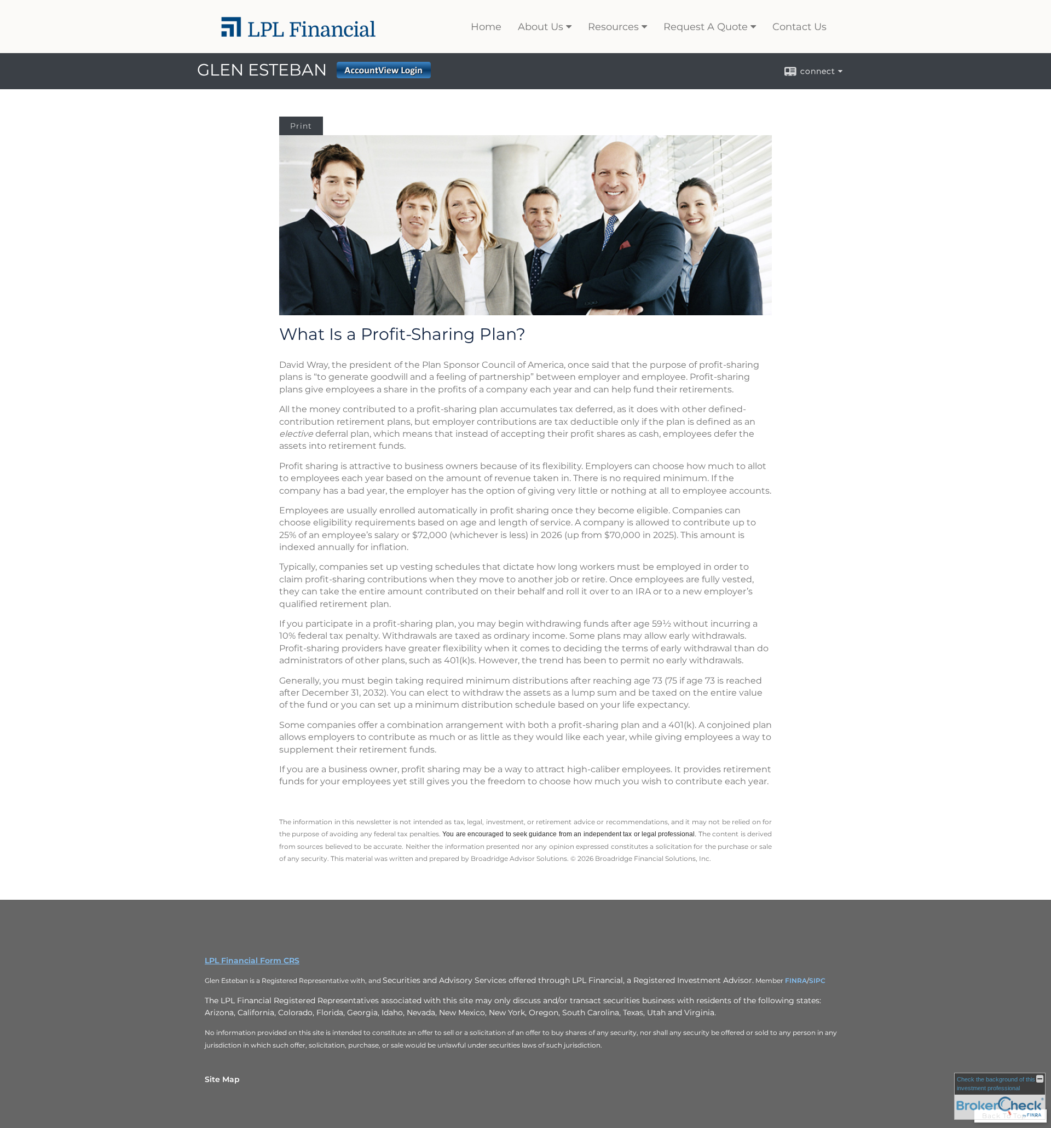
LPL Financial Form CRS (252, 960)
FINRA (796, 980)
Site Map (222, 1079)
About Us (540, 27)
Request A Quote (705, 27)
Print (301, 126)
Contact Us (799, 27)
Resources (613, 27)
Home (486, 27)
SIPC (817, 980)
